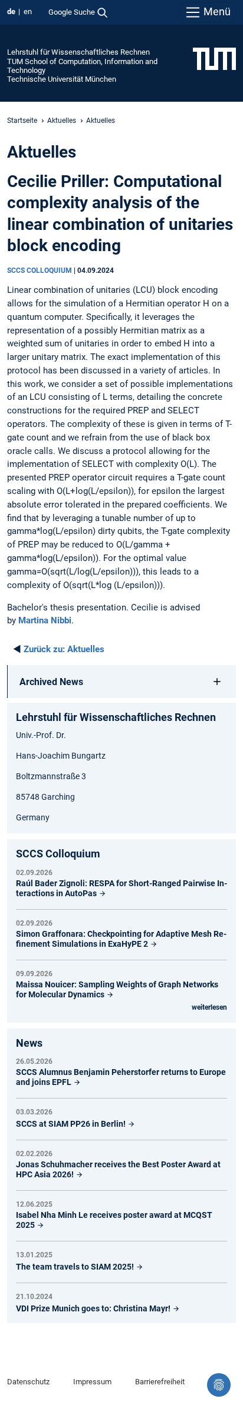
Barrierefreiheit (160, 1381)
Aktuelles (61, 120)
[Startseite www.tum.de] (214, 58)
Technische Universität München (61, 79)
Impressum (92, 1381)
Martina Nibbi (44, 620)
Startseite (22, 120)
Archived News (51, 681)
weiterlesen (209, 1007)
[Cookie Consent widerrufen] (219, 1385)
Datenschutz (28, 1381)
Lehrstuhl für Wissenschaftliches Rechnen (78, 52)
